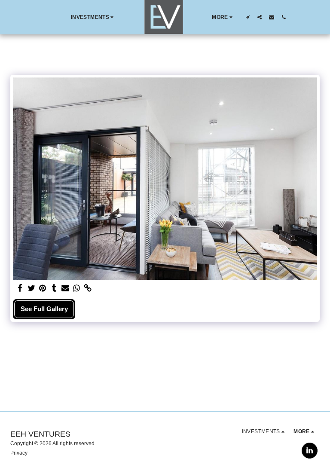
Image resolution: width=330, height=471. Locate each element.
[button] (93, 17)
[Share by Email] (65, 288)
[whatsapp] (77, 288)
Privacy (19, 453)
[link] (88, 288)
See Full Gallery (44, 308)
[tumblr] (54, 288)
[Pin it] (43, 288)
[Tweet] (32, 288)
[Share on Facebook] (20, 288)
